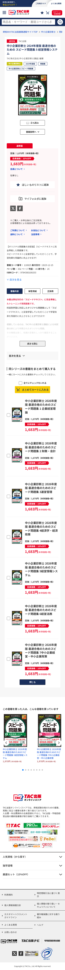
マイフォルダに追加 (35, 198)
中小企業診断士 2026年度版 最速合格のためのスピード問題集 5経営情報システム (41, 569)
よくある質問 (10, 924)
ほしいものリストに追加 (35, 184)
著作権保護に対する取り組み (48, 916)
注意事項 (35, 234)
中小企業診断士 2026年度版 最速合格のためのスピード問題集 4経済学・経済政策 (41, 528)
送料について (16, 234)
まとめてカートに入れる (35, 389)
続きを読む (32, 343)
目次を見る (16, 279)
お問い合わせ (10, 932)
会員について (16, 169)
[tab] (20, 145)
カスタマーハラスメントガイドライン (15, 916)
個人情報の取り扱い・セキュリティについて (48, 905)
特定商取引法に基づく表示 (48, 895)
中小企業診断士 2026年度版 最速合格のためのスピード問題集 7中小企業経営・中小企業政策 (41, 650)
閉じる (32, 682)
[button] (58, 743)
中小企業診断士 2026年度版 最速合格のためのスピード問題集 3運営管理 (41, 488)
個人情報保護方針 (12, 905)
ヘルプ (40, 924)
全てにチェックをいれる (35, 382)
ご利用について (17, 230)
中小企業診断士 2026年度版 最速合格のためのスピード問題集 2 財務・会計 (41, 447)
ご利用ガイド (41, 3)
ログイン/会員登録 (57, 13)
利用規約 (8, 894)
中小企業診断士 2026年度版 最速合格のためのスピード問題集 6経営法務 (41, 610)
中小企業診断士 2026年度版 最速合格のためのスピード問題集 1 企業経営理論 (41, 406)
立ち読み (35, 123)
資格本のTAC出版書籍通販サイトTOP (20, 31)
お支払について (38, 230)
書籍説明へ (31, 131)
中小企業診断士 (48, 31)
